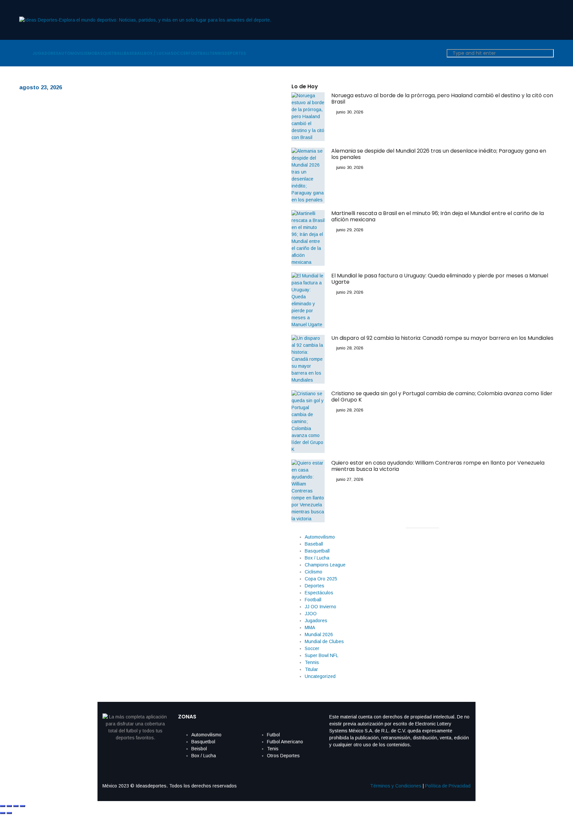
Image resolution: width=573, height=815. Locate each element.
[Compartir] (16, 806)
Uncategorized (320, 676)
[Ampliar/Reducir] (2, 806)
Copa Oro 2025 (321, 578)
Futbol (273, 734)
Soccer (312, 648)
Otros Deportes (283, 755)
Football (313, 599)
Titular (311, 669)
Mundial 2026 (319, 634)
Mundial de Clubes (324, 641)
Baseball (314, 544)
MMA (310, 627)
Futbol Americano (285, 741)
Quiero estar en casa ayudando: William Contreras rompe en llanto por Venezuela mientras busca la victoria (437, 466)
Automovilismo (320, 537)
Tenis (273, 748)
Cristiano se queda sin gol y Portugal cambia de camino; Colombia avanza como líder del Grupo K (441, 397)
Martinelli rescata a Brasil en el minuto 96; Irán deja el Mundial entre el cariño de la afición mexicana (437, 216)
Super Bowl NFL (321, 655)
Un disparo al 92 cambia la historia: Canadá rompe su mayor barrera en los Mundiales (442, 338)
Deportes (314, 585)
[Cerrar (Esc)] (22, 806)
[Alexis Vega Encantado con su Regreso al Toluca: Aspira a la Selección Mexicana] (92, 170)
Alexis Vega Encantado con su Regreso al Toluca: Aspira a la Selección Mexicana (226, 156)
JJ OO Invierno (320, 606)
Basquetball (317, 551)
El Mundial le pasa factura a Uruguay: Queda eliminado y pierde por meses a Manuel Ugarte (439, 279)
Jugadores (316, 620)
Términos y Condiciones (395, 785)
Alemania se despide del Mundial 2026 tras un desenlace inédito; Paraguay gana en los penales (438, 154)
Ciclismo (313, 571)
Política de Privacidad (448, 785)
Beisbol (199, 748)
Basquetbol (203, 741)
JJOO (311, 613)
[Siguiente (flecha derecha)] (9, 813)
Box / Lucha (317, 557)
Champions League (325, 564)
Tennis (312, 662)
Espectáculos (319, 592)
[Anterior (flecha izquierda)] (2, 813)
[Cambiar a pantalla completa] (9, 806)
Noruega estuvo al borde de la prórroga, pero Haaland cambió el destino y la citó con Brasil (442, 99)
